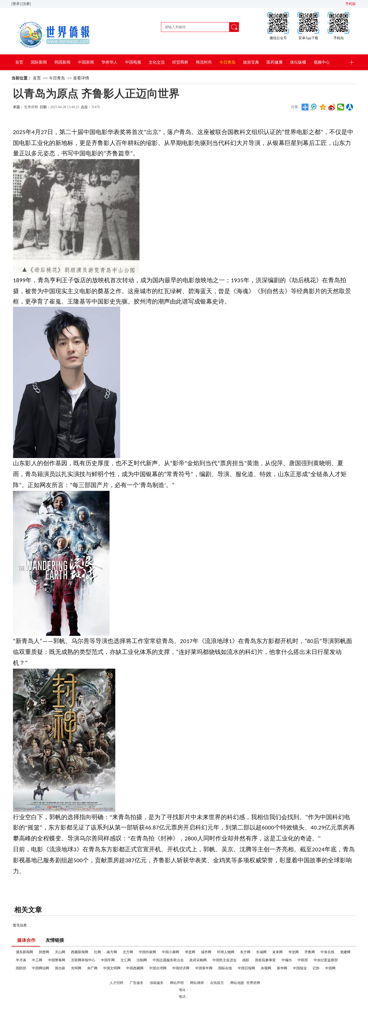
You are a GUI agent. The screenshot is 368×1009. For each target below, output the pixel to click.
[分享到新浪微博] (332, 107)
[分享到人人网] (349, 107)
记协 (316, 968)
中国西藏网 (134, 968)
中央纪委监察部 (326, 960)
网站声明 (177, 983)
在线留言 (217, 983)
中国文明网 (111, 968)
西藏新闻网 (79, 952)
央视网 (266, 968)
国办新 (60, 968)
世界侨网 (31, 107)
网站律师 (197, 983)
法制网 (142, 960)
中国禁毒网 (56, 960)
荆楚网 (44, 952)
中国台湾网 (157, 968)
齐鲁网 (309, 952)
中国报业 (300, 968)
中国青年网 (203, 968)
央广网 (92, 968)
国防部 (21, 968)
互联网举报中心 (83, 960)
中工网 (37, 960)
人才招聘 (116, 983)
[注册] (27, 4)
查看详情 (81, 78)
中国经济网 (180, 968)
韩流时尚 (204, 62)
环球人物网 (225, 952)
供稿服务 (157, 983)
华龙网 (293, 952)
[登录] (17, 4)
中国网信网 (40, 968)
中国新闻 (86, 62)
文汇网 (125, 960)
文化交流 (157, 62)
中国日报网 (246, 968)
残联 (245, 960)
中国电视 (133, 62)
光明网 (76, 968)
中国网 (330, 968)
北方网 (128, 952)
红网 (97, 952)
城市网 (206, 952)
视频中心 (322, 62)
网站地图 (237, 983)
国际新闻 (39, 62)
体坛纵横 (298, 62)
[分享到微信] (340, 107)
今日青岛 (227, 62)
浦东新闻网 (24, 952)
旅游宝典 (251, 62)
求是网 (190, 952)
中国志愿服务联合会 (168, 960)
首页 (19, 62)
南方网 (112, 952)
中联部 (303, 960)
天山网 (60, 952)
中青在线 (327, 952)
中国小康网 (170, 952)
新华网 (282, 968)
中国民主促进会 (224, 960)
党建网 (345, 952)
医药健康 (275, 62)
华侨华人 (109, 62)
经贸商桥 (180, 62)
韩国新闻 (62, 62)
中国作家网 (147, 952)
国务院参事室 (265, 960)
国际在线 (225, 968)
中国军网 (108, 960)
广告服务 (136, 983)
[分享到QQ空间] (323, 107)
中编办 (286, 960)
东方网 (245, 952)
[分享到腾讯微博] (314, 107)
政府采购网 (198, 960)
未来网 (277, 952)
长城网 (261, 952)
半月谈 (21, 960)
